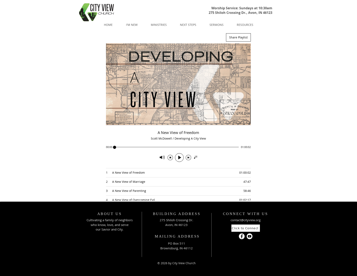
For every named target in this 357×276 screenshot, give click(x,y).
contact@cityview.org (246, 220)
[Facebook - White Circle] (242, 236)
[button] (131, 25)
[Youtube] (249, 236)
